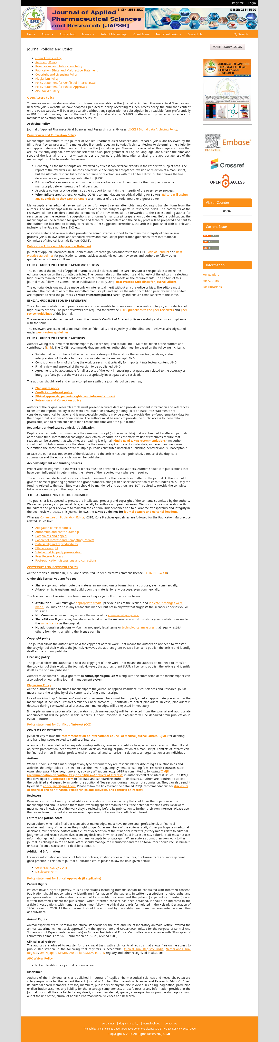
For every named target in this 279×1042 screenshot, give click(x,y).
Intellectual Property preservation (58, 552)
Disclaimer (108, 1023)
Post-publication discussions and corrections (66, 560)
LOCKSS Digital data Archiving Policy (152, 129)
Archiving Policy (46, 62)
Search (243, 34)
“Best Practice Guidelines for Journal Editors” (146, 282)
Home (31, 34)
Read (127, 440)
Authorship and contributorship (57, 532)
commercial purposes (123, 615)
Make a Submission (227, 47)
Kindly (117, 440)
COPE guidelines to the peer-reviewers (147, 310)
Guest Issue (141, 34)
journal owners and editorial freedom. (151, 512)
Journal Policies (152, 1023)
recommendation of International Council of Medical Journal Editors (109, 736)
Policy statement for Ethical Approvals (61, 87)
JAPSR (166, 1034)
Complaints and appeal (51, 536)
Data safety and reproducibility (56, 544)
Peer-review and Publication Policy (58, 66)
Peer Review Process (49, 556)
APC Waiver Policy (47, 91)
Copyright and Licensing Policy (56, 74)
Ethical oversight (46, 548)
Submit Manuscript (113, 34)
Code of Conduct (158, 252)
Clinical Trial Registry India (143, 949)
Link (49, 347)
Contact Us (194, 34)
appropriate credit (89, 603)
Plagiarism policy (128, 1023)
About (46, 34)
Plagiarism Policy (46, 78)
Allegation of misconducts (53, 528)
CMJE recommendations (149, 440)
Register (237, 3)
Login (252, 3)
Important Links (167, 34)
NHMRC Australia (70, 953)
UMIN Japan (48, 953)
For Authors (211, 281)
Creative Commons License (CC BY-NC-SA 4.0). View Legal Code (159, 1028)
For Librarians (212, 287)
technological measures (138, 627)
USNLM (88, 953)
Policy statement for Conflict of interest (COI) (65, 83)
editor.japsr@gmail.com (59, 786)
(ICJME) (162, 736)
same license (50, 623)
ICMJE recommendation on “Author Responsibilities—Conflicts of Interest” (98, 773)
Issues (87, 34)
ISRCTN (100, 953)
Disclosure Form (46, 872)
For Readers (211, 274)
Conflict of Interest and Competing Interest (64, 540)
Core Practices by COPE (51, 867)
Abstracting (68, 34)
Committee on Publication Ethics (62, 517)
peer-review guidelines (52, 332)
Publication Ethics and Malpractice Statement (66, 70)
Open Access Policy (48, 58)
